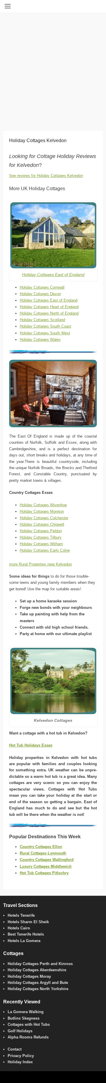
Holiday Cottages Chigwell (42, 524)
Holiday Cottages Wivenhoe (43, 505)
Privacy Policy (21, 1056)
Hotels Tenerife (21, 915)
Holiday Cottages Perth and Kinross (40, 964)
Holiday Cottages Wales (40, 339)
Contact (14, 1049)
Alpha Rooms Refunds (28, 1037)
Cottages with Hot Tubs (29, 1024)
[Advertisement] (53, 69)
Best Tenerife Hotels (26, 934)
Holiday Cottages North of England (49, 313)
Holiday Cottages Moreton (42, 511)
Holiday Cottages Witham (41, 544)
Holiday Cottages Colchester (44, 518)
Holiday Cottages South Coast (45, 326)
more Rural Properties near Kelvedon (40, 564)
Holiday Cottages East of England (53, 274)
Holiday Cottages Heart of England (49, 307)
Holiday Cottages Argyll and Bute (38, 982)
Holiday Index (20, 1062)
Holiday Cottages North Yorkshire (38, 989)
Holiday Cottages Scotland (42, 320)
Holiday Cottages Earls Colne (45, 550)
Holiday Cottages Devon (40, 294)
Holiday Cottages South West (45, 333)
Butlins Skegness (23, 1018)
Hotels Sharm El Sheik (28, 922)
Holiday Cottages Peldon (41, 531)
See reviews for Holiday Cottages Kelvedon (46, 175)
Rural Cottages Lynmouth (43, 853)
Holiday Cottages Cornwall (42, 287)
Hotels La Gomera (24, 941)
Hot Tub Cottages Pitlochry (44, 873)
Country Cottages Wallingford (47, 859)
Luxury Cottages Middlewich (46, 866)
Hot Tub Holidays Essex (30, 745)
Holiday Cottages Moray (29, 976)
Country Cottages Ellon (41, 846)
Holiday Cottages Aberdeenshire (37, 970)
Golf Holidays (20, 1031)
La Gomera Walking (26, 1012)
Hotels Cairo (19, 928)
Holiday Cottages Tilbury (41, 537)
